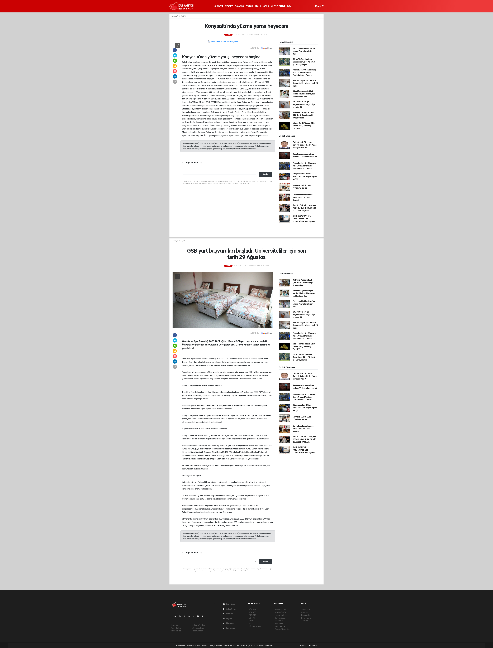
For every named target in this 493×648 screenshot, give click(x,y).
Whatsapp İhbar (198, 628)
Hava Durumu (280, 609)
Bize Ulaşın (230, 628)
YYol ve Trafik (280, 612)
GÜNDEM (218, 6)
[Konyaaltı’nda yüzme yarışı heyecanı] (223, 42)
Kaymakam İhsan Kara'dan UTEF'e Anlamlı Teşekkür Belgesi (304, 197)
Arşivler (229, 618)
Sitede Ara (305, 609)
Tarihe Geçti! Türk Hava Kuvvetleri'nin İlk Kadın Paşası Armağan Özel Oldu (305, 145)
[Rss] (194, 616)
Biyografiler (305, 615)
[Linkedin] (190, 616)
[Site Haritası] (199, 616)
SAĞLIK (258, 6)
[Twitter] (176, 616)
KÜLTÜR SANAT (278, 6)
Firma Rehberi (280, 626)
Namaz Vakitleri (281, 615)
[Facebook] (171, 616)
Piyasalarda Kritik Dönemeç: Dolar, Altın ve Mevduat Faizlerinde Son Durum (304, 72)
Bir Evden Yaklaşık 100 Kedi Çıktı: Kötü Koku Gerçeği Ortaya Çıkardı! (304, 115)
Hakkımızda (175, 625)
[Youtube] (185, 616)
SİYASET (229, 6)
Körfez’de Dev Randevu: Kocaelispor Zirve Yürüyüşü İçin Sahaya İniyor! (304, 62)
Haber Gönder (197, 631)
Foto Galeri (230, 604)
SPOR (266, 6)
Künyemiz (230, 623)
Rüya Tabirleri (306, 618)
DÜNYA (183, 16)
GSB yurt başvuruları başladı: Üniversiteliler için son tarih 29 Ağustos (305, 83)
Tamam (314, 645)
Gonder (265, 174)
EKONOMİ (239, 6)
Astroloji (304, 621)
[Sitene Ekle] (203, 616)
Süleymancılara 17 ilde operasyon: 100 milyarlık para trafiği (305, 176)
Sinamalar (279, 621)
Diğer (290, 6)
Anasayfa (175, 16)
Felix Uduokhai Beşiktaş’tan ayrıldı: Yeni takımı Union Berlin (304, 51)
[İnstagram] (181, 616)
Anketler (304, 612)
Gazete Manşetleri (282, 629)
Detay (303, 645)
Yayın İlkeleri (176, 628)
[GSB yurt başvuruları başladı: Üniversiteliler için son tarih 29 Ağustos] (223, 300)
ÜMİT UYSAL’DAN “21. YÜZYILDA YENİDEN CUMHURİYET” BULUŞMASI (304, 218)
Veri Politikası (176, 631)
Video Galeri (231, 609)
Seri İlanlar (279, 624)
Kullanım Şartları (198, 625)
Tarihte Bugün (280, 618)
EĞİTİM (249, 6)
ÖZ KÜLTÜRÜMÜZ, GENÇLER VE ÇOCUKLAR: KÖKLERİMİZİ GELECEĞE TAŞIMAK (304, 208)
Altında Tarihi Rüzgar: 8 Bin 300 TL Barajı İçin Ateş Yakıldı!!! (304, 125)
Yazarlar (229, 614)
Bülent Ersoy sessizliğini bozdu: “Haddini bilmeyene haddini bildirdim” (304, 94)
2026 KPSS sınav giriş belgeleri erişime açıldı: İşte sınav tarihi (304, 104)
